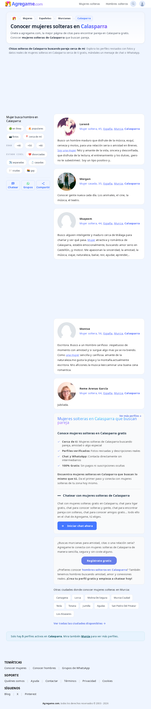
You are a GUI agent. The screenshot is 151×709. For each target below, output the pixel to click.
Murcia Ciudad (122, 597)
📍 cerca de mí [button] (33, 136)
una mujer (72, 355)
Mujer (91, 240)
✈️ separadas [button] (16, 162)
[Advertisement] (75, 85)
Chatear (13, 187)
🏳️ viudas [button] (14, 170)
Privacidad (89, 681)
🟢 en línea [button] (15, 128)
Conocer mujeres (15, 668)
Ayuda (35, 681)
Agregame (27, 4)
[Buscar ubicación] (133, 3)
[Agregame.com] (14, 18)
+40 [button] (19, 145)
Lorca (78, 597)
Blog (7, 694)
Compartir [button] (43, 187)
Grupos (28, 187)
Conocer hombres (44, 668)
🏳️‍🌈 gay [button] (31, 170)
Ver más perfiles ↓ (130, 416)
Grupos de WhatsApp (76, 668)
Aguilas (101, 605)
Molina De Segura (97, 597)
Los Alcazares (63, 614)
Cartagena (62, 597)
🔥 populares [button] (35, 128)
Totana (72, 605)
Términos (70, 681)
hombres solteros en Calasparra (104, 569)
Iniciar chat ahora (77, 526)
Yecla (59, 605)
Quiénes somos (14, 681)
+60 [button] (41, 145)
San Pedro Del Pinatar (124, 605)
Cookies (107, 681)
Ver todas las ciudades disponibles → (80, 623)
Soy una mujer (66, 150)
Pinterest (30, 694)
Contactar (51, 681)
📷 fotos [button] (13, 136)
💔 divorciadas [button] (36, 154)
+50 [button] (29, 145)
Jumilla (86, 605)
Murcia (118, 129)
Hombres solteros (117, 4)
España (108, 129)
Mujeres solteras (89, 4)
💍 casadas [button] (37, 162)
